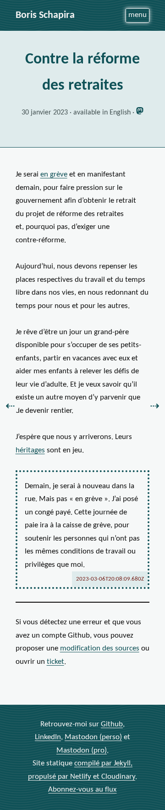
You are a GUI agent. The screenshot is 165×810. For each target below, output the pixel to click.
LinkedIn (48, 737)
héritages (30, 450)
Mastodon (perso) (93, 737)
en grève (53, 174)
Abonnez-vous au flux (82, 789)
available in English (102, 112)
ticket (55, 662)
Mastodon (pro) (81, 750)
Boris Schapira (45, 15)
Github (112, 724)
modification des (99, 648)
